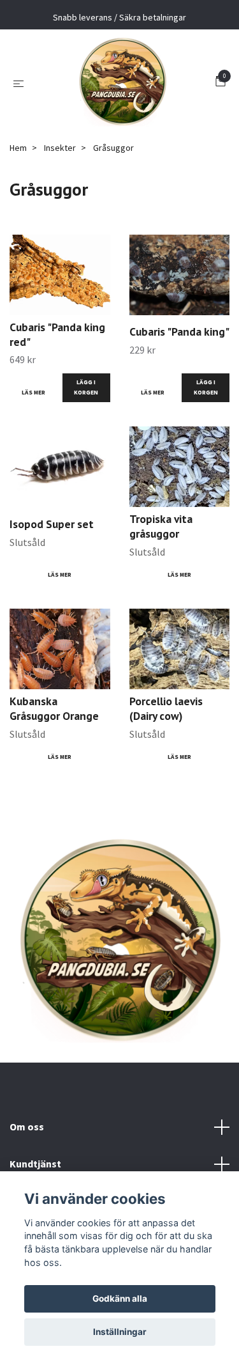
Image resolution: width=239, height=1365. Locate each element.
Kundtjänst (35, 1163)
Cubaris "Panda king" (179, 331)
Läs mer (33, 392)
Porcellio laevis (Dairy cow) (166, 708)
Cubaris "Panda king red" (57, 334)
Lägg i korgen (86, 387)
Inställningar (120, 1332)
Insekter (60, 147)
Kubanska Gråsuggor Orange (54, 708)
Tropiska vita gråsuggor (160, 526)
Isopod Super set (52, 524)
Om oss (27, 1126)
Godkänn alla (119, 1298)
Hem (18, 147)
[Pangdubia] (122, 82)
